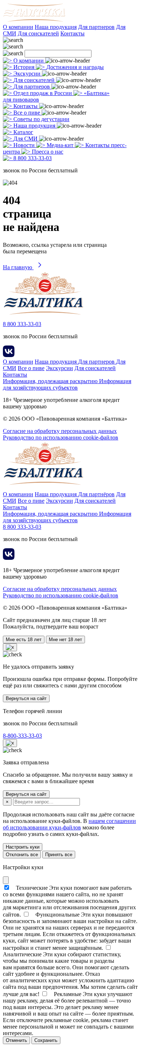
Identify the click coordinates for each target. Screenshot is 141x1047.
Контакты (72, 33)
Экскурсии (59, 368)
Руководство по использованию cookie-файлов (60, 437)
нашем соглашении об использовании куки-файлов (69, 824)
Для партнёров (96, 494)
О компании (18, 27)
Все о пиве (31, 368)
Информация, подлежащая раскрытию (51, 381)
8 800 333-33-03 (22, 324)
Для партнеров (96, 27)
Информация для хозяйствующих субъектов (67, 384)
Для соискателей (38, 33)
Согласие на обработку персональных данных (60, 431)
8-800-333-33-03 (22, 736)
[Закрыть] (6, 880)
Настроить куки (22, 847)
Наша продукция (56, 27)
